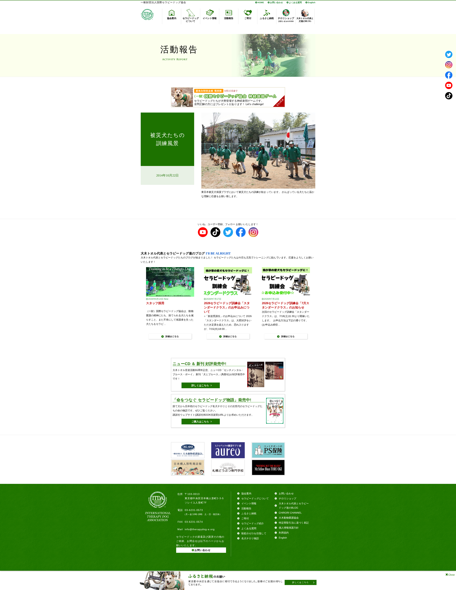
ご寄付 (245, 518)
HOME (261, 2)
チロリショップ (287, 498)
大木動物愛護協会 (289, 517)
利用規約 (284, 532)
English (311, 2)
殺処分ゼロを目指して (253, 533)
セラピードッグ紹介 (252, 523)
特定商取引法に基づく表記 (294, 522)
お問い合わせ (276, 2)
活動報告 (246, 508)
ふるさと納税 (248, 513)
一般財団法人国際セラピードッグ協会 (163, 2)
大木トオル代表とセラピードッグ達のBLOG (294, 505)
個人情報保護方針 (289, 527)
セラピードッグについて (255, 498)
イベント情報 (248, 503)
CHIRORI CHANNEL (290, 512)
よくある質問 (295, 2)
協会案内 (246, 493)
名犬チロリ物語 (250, 538)
